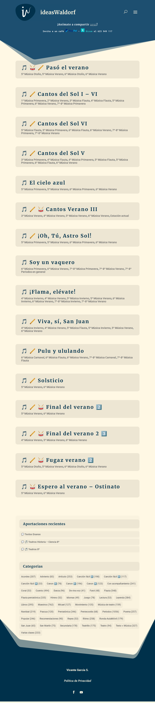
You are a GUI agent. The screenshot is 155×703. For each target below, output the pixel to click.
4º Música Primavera (81, 159)
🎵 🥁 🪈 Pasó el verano (55, 67)
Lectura (105, 597)
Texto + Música (126, 625)
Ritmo (89, 618)
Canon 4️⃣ (95, 583)
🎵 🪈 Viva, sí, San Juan (55, 321)
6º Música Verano (96, 74)
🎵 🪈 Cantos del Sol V (53, 153)
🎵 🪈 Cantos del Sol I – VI (59, 94)
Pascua (46, 611)
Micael (64, 604)
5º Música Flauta (31, 130)
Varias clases (30, 632)
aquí (93, 24)
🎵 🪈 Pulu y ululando (52, 351)
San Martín (48, 625)
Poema (129, 611)
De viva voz (77, 590)
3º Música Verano (31, 215)
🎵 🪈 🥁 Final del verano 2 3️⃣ (64, 433)
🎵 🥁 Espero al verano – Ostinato (70, 486)
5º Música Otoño (31, 74)
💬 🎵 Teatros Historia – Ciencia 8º (40, 541)
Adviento (47, 576)
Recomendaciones (51, 618)
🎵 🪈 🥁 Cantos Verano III (59, 209)
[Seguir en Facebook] (74, 692)
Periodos (110, 611)
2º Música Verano (57, 100)
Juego (89, 597)
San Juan (28, 625)
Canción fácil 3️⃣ (115, 576)
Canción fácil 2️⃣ (88, 576)
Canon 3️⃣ (74, 583)
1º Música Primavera (33, 100)
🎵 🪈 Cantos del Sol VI (54, 123)
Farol (95, 590)
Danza (59, 590)
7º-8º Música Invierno (67, 301)
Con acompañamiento (121, 583)
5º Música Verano (52, 74)
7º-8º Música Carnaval (102, 357)
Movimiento (84, 604)
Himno (56, 597)
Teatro (105, 625)
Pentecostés (89, 611)
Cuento (42, 590)
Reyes (72, 618)
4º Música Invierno (32, 298)
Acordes (28, 576)
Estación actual (119, 215)
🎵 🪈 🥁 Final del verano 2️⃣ (61, 407)
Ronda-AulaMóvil (111, 618)
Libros (27, 604)
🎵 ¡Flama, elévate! (48, 292)
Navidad (28, 611)
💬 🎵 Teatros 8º (30, 549)
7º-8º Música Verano (47, 133)
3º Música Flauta (80, 100)
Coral (26, 590)
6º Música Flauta (79, 130)
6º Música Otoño (74, 74)
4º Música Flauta (101, 100)
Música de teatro (109, 604)
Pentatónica (67, 611)
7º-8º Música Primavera (71, 103)
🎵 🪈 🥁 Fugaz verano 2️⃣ (57, 460)
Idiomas (73, 597)
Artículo (65, 576)
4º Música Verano (54, 215)
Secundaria (68, 625)
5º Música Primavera (55, 130)
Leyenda (123, 597)
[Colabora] (71, 31)
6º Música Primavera (82, 189)
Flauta (110, 590)
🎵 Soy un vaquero (48, 262)
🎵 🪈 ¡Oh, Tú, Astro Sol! (56, 236)
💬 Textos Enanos (31, 534)
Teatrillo (89, 625)
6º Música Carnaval (32, 357)
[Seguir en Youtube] (81, 692)
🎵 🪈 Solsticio (42, 380)
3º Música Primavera (33, 159)
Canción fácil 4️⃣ (31, 583)
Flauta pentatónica (33, 597)
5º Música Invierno (78, 298)
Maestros (45, 604)
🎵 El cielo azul (43, 183)
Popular (28, 618)
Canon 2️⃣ (54, 583)
